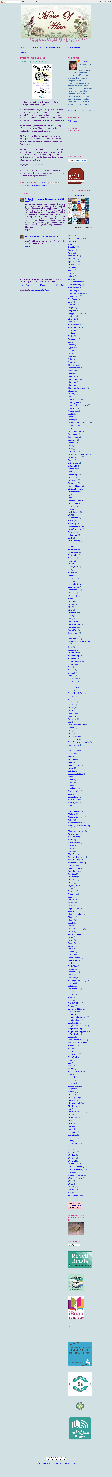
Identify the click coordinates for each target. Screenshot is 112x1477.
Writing (71, 1190)
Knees (70, 768)
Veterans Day (73, 1138)
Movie (70, 840)
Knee (70, 762)
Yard (70, 1193)
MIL (69, 808)
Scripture (72, 1014)
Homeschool (73, 696)
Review (71, 995)
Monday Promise (75, 823)
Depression (73, 480)
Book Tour (72, 330)
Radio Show (73, 966)
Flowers (71, 575)
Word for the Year (75, 1178)
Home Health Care (75, 693)
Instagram (72, 713)
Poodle (71, 923)
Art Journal (72, 265)
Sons (70, 1066)
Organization (73, 885)
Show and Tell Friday (77, 1043)
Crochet (71, 443)
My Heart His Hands (76, 857)
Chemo (71, 374)
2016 (70, 244)
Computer (72, 408)
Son (69, 1063)
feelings (71, 561)
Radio (70, 963)
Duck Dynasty (74, 512)
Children (71, 377)
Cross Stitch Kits (75, 457)
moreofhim (85, 61)
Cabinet (71, 351)
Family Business (74, 549)
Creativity (72, 440)
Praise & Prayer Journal (77, 934)
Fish (70, 570)
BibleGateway (74, 296)
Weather (71, 1155)
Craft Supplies (74, 437)
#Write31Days (73, 241)
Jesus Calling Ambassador (79, 742)
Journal (71, 748)
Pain (70, 888)
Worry (70, 1184)
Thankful (72, 1095)
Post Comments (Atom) (40, 290)
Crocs (70, 446)
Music (70, 851)
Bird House (72, 299)
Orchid (71, 883)
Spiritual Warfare (75, 1072)
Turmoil (71, 1126)
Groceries (72, 650)
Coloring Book (74, 402)
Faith (70, 538)
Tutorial (71, 1129)
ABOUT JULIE (35, 48)
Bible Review (73, 288)
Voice (70, 1146)
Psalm (70, 949)
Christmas (72, 382)
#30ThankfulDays (75, 239)
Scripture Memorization (78, 1026)
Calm (70, 359)
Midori (71, 805)
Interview (72, 719)
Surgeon (71, 1089)
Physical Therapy (75, 908)
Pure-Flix (72, 955)
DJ (69, 495)
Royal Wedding (74, 1003)
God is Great (73, 621)
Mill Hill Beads (74, 811)
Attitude (71, 267)
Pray (70, 937)
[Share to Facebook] (56, 183)
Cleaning (71, 394)
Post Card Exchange (76, 929)
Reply (27, 230)
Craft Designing (74, 431)
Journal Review (74, 751)
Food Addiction (74, 584)
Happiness (72, 659)
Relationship (73, 986)
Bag (69, 273)
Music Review (73, 854)
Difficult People (74, 489)
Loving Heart (73, 797)
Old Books (72, 880)
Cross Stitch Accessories (78, 454)
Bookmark (72, 333)
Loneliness (72, 788)
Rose (70, 1000)
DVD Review (73, 518)
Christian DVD (74, 379)
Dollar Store (73, 503)
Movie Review (74, 843)
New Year (72, 874)
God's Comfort (74, 624)
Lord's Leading (74, 791)
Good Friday (73, 633)
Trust (70, 1120)
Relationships (73, 989)
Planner (71, 911)
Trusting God (73, 1123)
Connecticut (73, 411)
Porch (70, 926)
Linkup (71, 782)
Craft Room (72, 434)
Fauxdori (71, 558)
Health (71, 673)
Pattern (71, 900)
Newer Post (24, 285)
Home (42, 285)
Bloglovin (72, 319)
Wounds (71, 1187)
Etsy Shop (72, 524)
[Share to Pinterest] (58, 183)
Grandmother (73, 639)
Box (69, 342)
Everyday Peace (74, 529)
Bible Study (72, 290)
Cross (70, 449)
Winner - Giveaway (76, 1167)
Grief (70, 647)
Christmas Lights (75, 385)
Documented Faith (75, 500)
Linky (70, 785)
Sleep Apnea (73, 1054)
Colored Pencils (74, 400)
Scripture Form (74, 1020)
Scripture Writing (75, 1029)
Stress (70, 1080)
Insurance (72, 716)
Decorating (72, 474)
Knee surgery (73, 765)
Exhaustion (72, 535)
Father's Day (73, 555)
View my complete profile (79, 110)
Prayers (71, 946)
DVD (70, 515)
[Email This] (49, 183)
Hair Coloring (73, 656)
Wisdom (71, 1172)
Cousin (71, 428)
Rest (70, 992)
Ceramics (72, 371)
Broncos (71, 345)
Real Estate (72, 972)
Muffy (70, 848)
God (69, 619)
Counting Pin (73, 425)
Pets (70, 906)
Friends (71, 593)
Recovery (72, 978)
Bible (70, 279)
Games (71, 601)
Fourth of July (73, 587)
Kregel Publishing (75, 774)
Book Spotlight (74, 328)
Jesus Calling (73, 739)
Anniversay (73, 259)
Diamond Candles (75, 486)
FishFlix (71, 572)
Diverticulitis (73, 492)
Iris (69, 722)
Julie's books (76, 195)
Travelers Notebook (76, 1112)
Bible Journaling (74, 285)
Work (70, 1181)
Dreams (71, 509)
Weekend (72, 1161)
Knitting (71, 771)
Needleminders (74, 868)
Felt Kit (71, 564)
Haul (70, 667)
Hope (70, 699)
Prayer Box (72, 943)
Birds (70, 302)
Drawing (71, 506)
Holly (70, 684)
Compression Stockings (78, 405)
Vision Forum (73, 1144)
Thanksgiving (74, 1097)
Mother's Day (73, 834)
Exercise (71, 532)
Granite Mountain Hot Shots (79, 642)
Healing (71, 670)
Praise (70, 932)
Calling (71, 356)
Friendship (72, 596)
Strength (71, 1077)
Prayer (71, 940)
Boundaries (72, 339)
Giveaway (72, 613)
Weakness (72, 1152)
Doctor (71, 498)
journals (71, 754)
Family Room (73, 552)
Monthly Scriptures (76, 831)
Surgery (71, 1092)
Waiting (71, 1149)
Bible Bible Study (75, 282)
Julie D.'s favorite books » (83, 228)
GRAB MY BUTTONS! (53, 48)
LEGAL (24, 52)
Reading (71, 969)
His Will (71, 676)
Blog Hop (72, 308)
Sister (70, 1048)
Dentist (71, 477)
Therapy (71, 1100)
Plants (70, 920)
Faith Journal (73, 541)
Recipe (71, 975)
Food (70, 581)
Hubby (70, 705)
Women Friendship (76, 1175)
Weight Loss (73, 1164)
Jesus (70, 733)
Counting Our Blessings (37, 185)
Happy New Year (75, 661)
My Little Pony (74, 860)
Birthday (71, 305)
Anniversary (73, 256)
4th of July (72, 247)
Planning (72, 917)
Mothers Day (73, 837)
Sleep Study (73, 1057)
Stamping (72, 1074)
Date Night (72, 466)
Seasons (71, 1037)
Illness (71, 708)
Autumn (71, 270)
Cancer (71, 362)
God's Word (73, 630)
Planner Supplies (75, 914)
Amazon (71, 253)
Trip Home (72, 1118)
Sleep (70, 1051)
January (71, 728)
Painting (71, 891)
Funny (70, 598)
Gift (69, 607)
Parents (71, 897)
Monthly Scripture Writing (79, 826)
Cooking (71, 420)
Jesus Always (73, 736)
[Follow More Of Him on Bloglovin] (77, 161)
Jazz (69, 731)
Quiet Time (72, 960)
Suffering (72, 1083)
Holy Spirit (72, 687)
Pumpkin (72, 952)
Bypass (71, 348)
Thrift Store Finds (75, 1103)
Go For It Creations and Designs (39, 199)
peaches (71, 903)
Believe (71, 276)
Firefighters (73, 567)
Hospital (71, 702)
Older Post (60, 285)
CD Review (72, 365)
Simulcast (72, 1046)
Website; (71, 1158)
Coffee (70, 397)
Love (70, 794)
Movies (71, 845)
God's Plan (72, 627)
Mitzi (70, 820)
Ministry (71, 814)
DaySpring (72, 469)
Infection (72, 710)
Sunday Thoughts (75, 1086)
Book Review (73, 325)
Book (70, 322)
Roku (70, 997)
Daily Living (73, 463)
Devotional (72, 483)
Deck (70, 472)
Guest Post (72, 653)
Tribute (71, 1115)
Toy (69, 1109)
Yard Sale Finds (74, 1195)
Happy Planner (74, 664)
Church (71, 391)
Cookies (71, 417)
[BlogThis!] (52, 183)
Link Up (71, 780)
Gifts (70, 610)
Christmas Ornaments (77, 388)
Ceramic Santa (74, 368)
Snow (70, 1060)
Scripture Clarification (77, 1017)
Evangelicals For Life (77, 526)
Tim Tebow (72, 1106)
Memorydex (73, 803)
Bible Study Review (76, 293)
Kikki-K (71, 757)
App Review (73, 262)
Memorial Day (74, 800)
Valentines (72, 1135)
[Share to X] (54, 183)
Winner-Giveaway (75, 1169)
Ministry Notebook (75, 817)
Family (71, 547)
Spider (71, 1069)
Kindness (72, 759)
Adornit (71, 250)
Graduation (72, 636)
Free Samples (73, 590)
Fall (69, 544)
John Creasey (73, 745)
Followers (72, 578)
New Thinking (74, 871)
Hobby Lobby (73, 679)
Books (70, 336)
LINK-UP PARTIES (73, 48)
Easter (71, 521)
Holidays (71, 682)
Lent (70, 777)
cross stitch (73, 451)
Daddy (71, 460)
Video (70, 1141)
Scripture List (73, 1023)
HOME (23, 48)
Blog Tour (72, 311)
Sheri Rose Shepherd (76, 1040)
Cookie (71, 414)
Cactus (71, 353)
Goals (70, 616)
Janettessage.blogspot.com (36, 236)
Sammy (71, 1006)
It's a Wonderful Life (76, 725)
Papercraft (72, 894)
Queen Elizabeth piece (77, 957)
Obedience (72, 877)
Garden (71, 604)
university (72, 1132)
